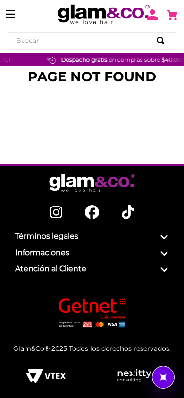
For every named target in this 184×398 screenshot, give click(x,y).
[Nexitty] (134, 376)
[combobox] (92, 41)
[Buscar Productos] (162, 41)
